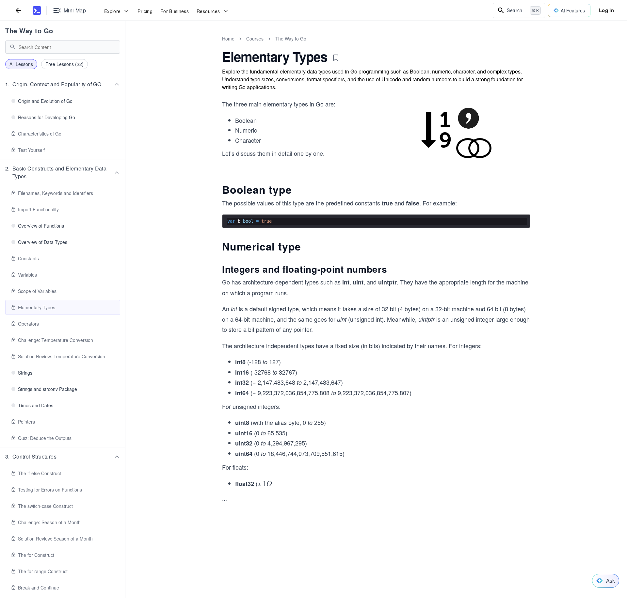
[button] (62, 84)
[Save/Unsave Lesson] (335, 58)
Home (228, 38)
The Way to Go (29, 30)
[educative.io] (37, 10)
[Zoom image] (454, 132)
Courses (255, 38)
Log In (606, 10)
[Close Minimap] (125, 46)
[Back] (18, 10)
